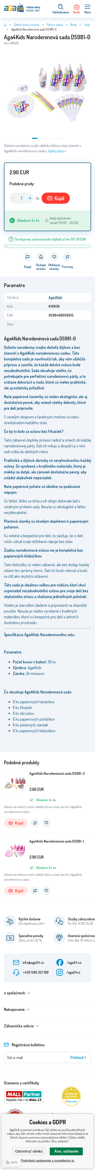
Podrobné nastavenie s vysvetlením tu (47, 1160)
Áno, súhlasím (66, 1151)
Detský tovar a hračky (27, 25)
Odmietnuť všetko (29, 1151)
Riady (73, 25)
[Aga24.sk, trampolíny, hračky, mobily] (5, 24)
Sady (87, 25)
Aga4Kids (55, 297)
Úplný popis (56, 151)
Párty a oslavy (55, 25)
